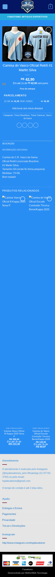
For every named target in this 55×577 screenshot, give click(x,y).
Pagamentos (9, 514)
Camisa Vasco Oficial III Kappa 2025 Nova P (14, 434)
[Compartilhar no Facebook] (24, 125)
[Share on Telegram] (35, 125)
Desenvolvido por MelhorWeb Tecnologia (27, 573)
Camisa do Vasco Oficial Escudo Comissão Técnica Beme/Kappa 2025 (41, 435)
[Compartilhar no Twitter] (30, 125)
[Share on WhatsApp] (19, 125)
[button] (5, 6)
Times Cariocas (38, 115)
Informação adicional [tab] (15, 150)
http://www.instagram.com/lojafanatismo (23, 543)
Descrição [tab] (8, 143)
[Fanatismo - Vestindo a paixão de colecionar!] (27, 6)
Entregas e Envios (12, 508)
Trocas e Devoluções (13, 526)
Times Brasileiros (22, 115)
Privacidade (8, 520)
